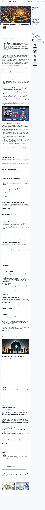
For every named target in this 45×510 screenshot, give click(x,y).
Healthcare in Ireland (35, 20)
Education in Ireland (35, 17)
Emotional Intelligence (35, 18)
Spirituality (33, 33)
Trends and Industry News (36, 36)
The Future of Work (35, 35)
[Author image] (4, 28)
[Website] (13, 466)
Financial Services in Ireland (36, 19)
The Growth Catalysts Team (11, 454)
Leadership (34, 23)
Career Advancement (35, 9)
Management (34, 25)
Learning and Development (36, 24)
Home (25, 1)
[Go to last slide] (2, 489)
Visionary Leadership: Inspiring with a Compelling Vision (7, 474)
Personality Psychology (35, 31)
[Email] (12, 466)
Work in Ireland (34, 37)
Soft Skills (33, 32)
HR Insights (34, 21)
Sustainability (34, 34)
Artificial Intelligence (35, 7)
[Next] (28, 489)
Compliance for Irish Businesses (36, 10)
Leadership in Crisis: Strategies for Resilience (22, 474)
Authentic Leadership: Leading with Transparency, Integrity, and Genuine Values (22, 493)
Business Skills (34, 8)
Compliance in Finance (35, 11)
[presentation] (8, 486)
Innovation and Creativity (35, 22)
